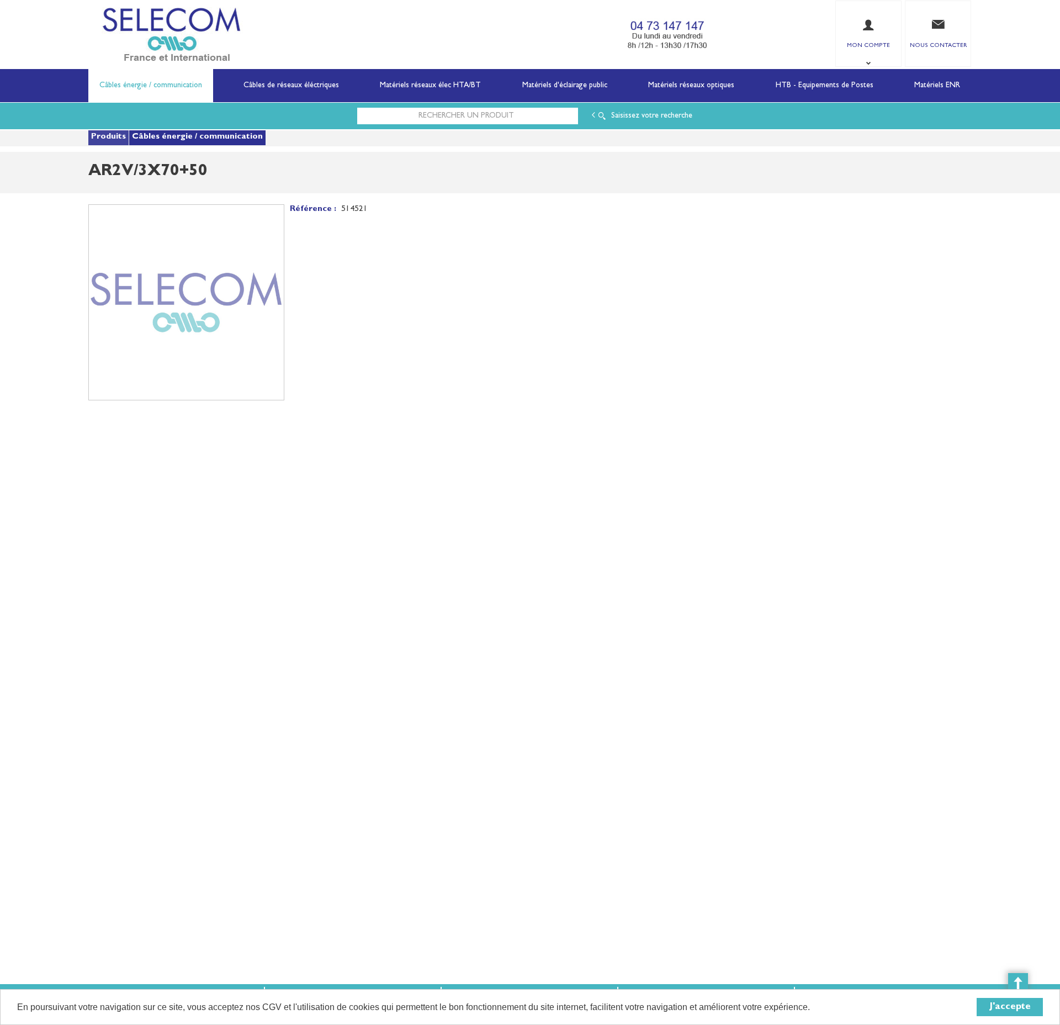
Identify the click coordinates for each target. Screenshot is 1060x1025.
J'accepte (1010, 1007)
